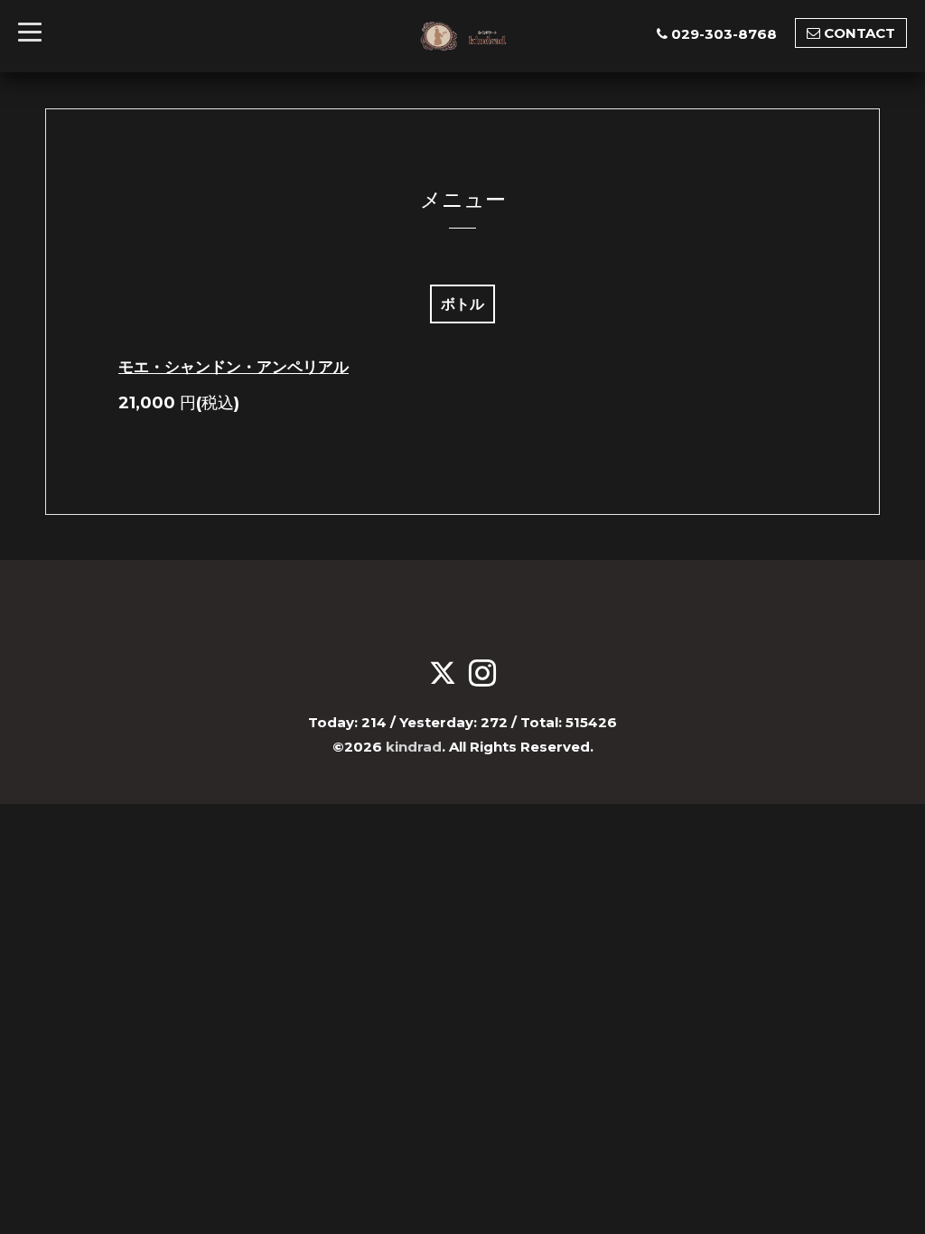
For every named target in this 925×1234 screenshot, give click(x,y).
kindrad (414, 746)
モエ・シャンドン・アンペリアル (233, 367)
